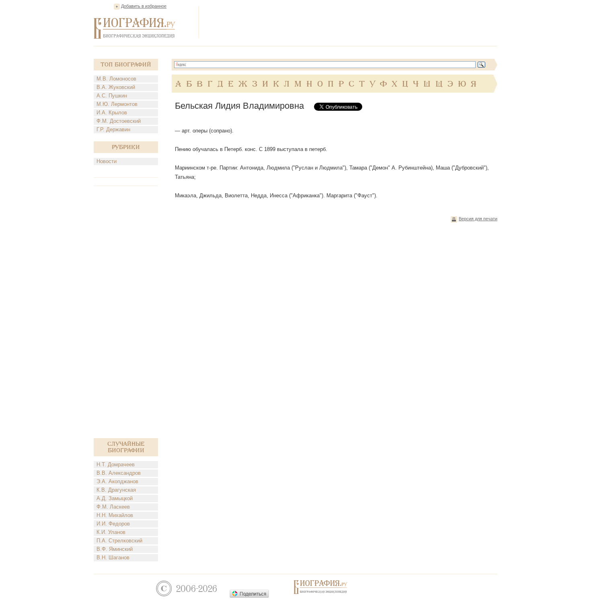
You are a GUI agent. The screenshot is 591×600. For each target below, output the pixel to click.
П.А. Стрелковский (119, 541)
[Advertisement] (351, 22)
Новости (106, 161)
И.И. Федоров (113, 524)
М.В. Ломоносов (116, 79)
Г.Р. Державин (113, 129)
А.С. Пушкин (111, 96)
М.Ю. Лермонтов (116, 104)
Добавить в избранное (143, 6)
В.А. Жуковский (115, 87)
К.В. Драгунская (116, 490)
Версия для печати (478, 218)
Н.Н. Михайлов (114, 515)
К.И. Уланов (110, 532)
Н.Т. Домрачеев (115, 464)
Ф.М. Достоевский (118, 121)
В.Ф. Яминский (114, 549)
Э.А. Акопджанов (117, 481)
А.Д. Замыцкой (114, 498)
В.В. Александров (118, 473)
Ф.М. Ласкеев (113, 507)
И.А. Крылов (111, 113)
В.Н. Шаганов (112, 557)
